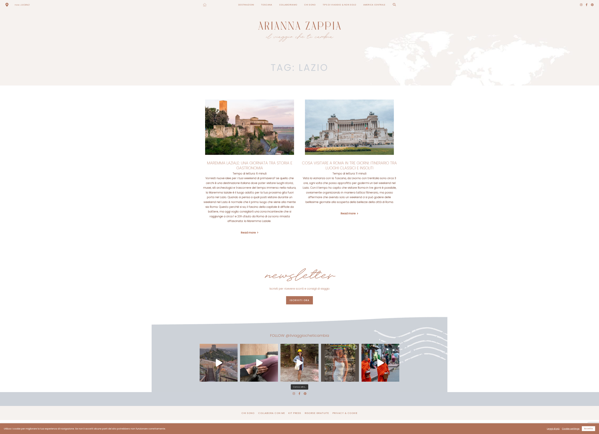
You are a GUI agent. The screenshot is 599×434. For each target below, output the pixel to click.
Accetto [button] (588, 428)
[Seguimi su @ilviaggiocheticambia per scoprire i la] (219, 363)
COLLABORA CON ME (271, 413)
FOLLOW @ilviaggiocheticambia (299, 335)
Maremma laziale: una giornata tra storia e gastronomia (249, 166)
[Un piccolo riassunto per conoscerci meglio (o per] (340, 363)
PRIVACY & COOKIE (345, 413)
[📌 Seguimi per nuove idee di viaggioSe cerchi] (299, 363)
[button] (394, 4)
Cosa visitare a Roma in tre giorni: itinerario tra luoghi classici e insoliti (349, 166)
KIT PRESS (294, 413)
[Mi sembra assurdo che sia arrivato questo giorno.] (259, 363)
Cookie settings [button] (571, 428)
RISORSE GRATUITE (317, 413)
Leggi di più (553, 428)
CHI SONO (248, 413)
